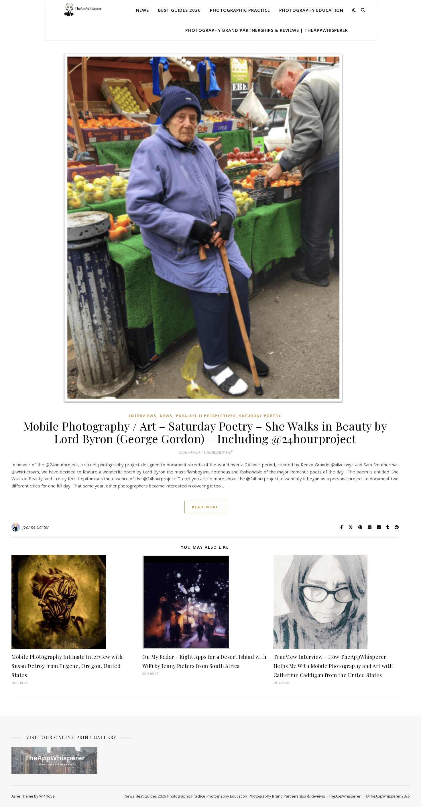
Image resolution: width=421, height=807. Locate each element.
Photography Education (311, 10)
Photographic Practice (240, 10)
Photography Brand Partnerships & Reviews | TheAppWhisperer (266, 30)
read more (205, 506)
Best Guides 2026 (179, 10)
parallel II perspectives (206, 415)
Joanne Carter (35, 527)
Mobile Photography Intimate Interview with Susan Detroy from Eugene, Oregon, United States (67, 666)
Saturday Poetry (260, 415)
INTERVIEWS (142, 415)
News (142, 10)
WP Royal (47, 796)
